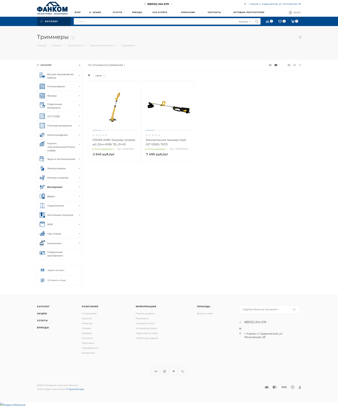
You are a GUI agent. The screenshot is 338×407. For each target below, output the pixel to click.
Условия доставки (146, 328)
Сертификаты (90, 347)
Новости (87, 318)
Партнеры (88, 343)
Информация (146, 306)
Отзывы (86, 328)
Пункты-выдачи (145, 313)
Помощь (203, 306)
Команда (87, 323)
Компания (90, 306)
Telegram (173, 371)
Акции (42, 313)
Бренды (43, 327)
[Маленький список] (270, 65)
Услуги (42, 320)
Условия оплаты (145, 323)
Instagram (164, 371)
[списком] (294, 65)
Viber (182, 371)
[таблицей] (300, 65)
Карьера (87, 333)
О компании (89, 313)
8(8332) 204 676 (158, 4)
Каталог (43, 306)
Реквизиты (88, 352)
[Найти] (257, 21)
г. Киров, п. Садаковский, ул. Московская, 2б (275, 3)
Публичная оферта (147, 338)
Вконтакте (155, 371)
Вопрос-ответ (205, 313)
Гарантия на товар (147, 333)
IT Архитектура (75, 389)
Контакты (87, 338)
